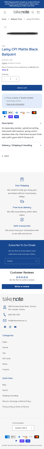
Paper (4, 342)
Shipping (4, 63)
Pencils (5, 347)
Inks (4, 353)
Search (5, 390)
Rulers (4, 364)
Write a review (22, 286)
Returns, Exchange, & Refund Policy (16, 401)
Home (4, 19)
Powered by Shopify (35, 445)
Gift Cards (6, 358)
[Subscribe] (36, 261)
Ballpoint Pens (16, 19)
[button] (5, 12)
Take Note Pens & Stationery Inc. (18, 445)
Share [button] (6, 156)
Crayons (5, 369)
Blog (4, 385)
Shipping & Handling (10, 396)
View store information (15, 104)
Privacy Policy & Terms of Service (15, 407)
